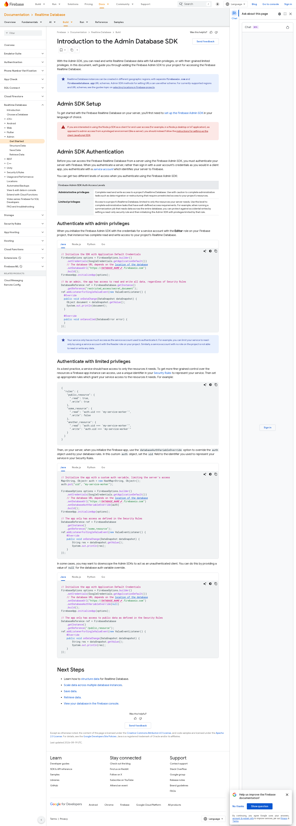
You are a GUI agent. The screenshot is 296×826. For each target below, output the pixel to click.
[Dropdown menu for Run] (60, 4)
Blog (254, 4)
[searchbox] (23, 33)
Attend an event (119, 785)
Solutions (73, 4)
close (290, 14)
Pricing (89, 4)
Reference (101, 22)
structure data (90, 679)
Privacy (64, 818)
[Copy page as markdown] (72, 50)
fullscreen (285, 14)
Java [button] (63, 244)
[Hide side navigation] (41, 819)
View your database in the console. (91, 703)
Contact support (179, 763)
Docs (102, 4)
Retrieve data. (72, 697)
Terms (53, 818)
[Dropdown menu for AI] (56, 22)
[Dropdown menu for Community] (134, 4)
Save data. (70, 691)
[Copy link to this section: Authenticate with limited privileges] (134, 362)
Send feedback (205, 41)
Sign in (288, 4)
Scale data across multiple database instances (93, 685)
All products (174, 804)
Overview (10, 22)
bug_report (280, 14)
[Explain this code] (205, 251)
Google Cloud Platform (148, 804)
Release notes (177, 780)
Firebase (61, 32)
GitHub (54, 785)
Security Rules (162, 373)
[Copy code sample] (216, 251)
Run (54, 4)
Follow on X (116, 774)
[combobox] (194, 4)
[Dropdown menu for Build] (45, 4)
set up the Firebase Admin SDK (183, 113)
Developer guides (59, 763)
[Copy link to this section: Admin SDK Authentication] (127, 152)
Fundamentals (30, 22)
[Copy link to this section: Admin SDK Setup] (104, 104)
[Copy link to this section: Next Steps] (87, 670)
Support (145, 4)
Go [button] (103, 244)
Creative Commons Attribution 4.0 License (149, 733)
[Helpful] (211, 32)
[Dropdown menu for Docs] (109, 4)
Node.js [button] (76, 244)
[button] (20, 53)
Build (38, 4)
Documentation (16, 15)
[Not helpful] (216, 32)
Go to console (270, 4)
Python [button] (91, 244)
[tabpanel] (138, 290)
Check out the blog (120, 763)
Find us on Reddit (119, 769)
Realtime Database (50, 15)
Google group (177, 774)
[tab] (63, 244)
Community (123, 4)
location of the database (131, 264)
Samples (119, 22)
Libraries (54, 780)
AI (50, 22)
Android (93, 804)
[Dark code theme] (210, 251)
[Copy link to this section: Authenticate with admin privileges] (133, 224)
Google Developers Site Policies (99, 736)
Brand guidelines (179, 785)
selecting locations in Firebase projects (134, 87)
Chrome (108, 804)
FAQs (173, 790)
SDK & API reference (61, 769)
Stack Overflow (178, 769)
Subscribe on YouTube (121, 780)
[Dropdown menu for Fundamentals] (42, 22)
